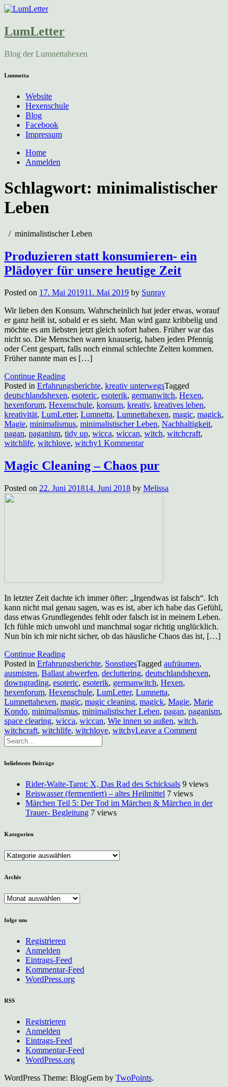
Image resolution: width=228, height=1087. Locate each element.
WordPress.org (50, 979)
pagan (14, 433)
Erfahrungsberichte (69, 385)
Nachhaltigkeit (186, 423)
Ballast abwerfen (69, 673)
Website (38, 96)
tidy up (76, 433)
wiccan (128, 433)
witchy (86, 443)
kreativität (20, 414)
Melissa (156, 488)
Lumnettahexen (143, 414)
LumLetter (34, 31)
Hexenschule (47, 105)
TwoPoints (134, 1077)
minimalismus (53, 423)
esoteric (84, 395)
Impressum (43, 134)
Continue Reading (34, 376)
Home (35, 152)
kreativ (138, 404)
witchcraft (183, 433)
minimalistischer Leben (118, 423)
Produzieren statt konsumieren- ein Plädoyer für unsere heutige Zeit (100, 263)
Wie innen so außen (140, 720)
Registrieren (45, 940)
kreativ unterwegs (134, 385)
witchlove (54, 443)
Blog (33, 115)
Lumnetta (96, 414)
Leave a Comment (166, 730)
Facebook (41, 124)
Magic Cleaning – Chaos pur (82, 465)
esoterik (114, 395)
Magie (14, 423)
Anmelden (42, 161)
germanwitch (153, 395)
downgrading (26, 682)
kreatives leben (179, 404)
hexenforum (24, 404)
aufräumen (181, 663)
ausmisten (20, 673)
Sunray (153, 292)
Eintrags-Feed (48, 960)
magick (209, 414)
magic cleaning (110, 701)
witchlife (18, 443)
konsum (110, 404)
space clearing (27, 720)
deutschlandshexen (35, 395)
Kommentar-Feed (54, 969)
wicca (102, 433)
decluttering (121, 673)
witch (153, 433)
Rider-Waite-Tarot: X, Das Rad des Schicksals (102, 783)
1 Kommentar (121, 443)
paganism (44, 433)
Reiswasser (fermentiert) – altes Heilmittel (95, 793)
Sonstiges (121, 663)
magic (183, 414)
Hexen (190, 395)
